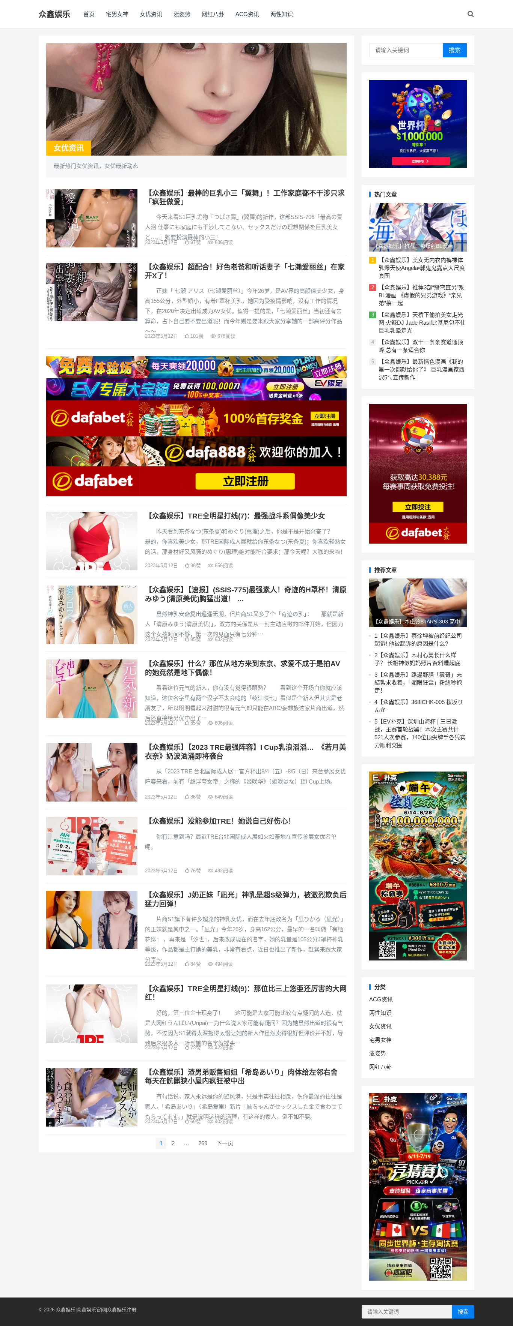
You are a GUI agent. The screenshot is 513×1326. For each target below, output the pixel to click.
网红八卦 (213, 14)
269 (202, 1143)
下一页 (224, 1143)
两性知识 (281, 14)
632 (223, 639)
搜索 (455, 50)
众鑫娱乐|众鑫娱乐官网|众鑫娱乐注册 (96, 1310)
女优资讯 (151, 14)
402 (223, 1121)
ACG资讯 (247, 14)
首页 (89, 14)
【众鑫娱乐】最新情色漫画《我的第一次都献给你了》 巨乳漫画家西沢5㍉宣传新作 (422, 369)
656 (223, 565)
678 (225, 336)
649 (223, 797)
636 (223, 242)
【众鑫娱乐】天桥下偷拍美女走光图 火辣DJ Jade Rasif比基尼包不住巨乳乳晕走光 (422, 323)
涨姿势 (182, 14)
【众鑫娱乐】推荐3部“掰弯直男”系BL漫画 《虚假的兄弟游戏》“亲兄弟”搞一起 (421, 295)
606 (223, 723)
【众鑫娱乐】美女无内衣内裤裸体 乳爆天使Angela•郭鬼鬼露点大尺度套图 (422, 268)
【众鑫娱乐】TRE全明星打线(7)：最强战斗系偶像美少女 (235, 516)
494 (223, 964)
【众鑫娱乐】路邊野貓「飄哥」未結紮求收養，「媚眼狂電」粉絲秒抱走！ (418, 682)
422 (223, 1047)
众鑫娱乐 (54, 14)
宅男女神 (117, 14)
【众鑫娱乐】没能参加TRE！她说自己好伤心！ (220, 821)
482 (223, 871)
